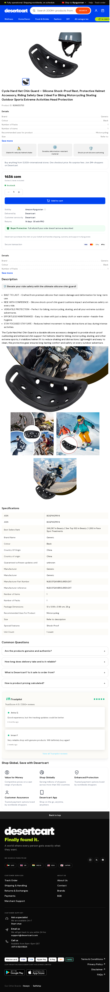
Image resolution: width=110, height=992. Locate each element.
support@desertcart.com (24, 935)
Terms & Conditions (93, 959)
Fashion (57, 19)
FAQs (101, 974)
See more (7, 140)
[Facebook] (102, 859)
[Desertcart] (16, 10)
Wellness (9, 19)
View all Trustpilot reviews (55, 753)
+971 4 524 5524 (19, 946)
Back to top (55, 815)
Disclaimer (98, 969)
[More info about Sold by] (45, 209)
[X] (96, 859)
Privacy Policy (96, 964)
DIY (68, 19)
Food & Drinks (42, 19)
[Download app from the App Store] (36, 972)
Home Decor (24, 19)
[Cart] (102, 10)
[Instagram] (90, 859)
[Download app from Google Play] (15, 972)
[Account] (96, 10)
